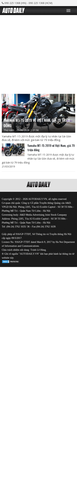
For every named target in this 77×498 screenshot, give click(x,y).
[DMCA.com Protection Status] (11, 261)
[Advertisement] (38, 53)
